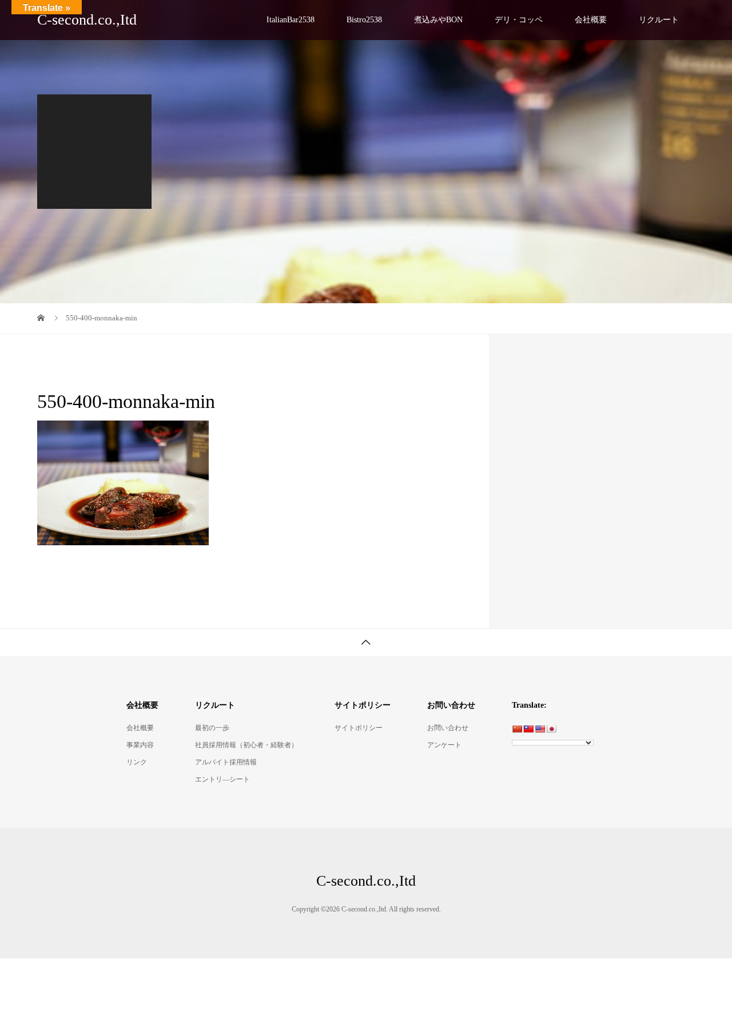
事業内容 (140, 745)
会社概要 (591, 19)
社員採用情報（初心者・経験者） (246, 745)
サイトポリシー (359, 728)
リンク (136, 762)
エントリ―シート (222, 779)
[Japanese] (551, 729)
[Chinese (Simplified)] (517, 729)
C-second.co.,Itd (87, 19)
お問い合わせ (447, 728)
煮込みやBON (438, 19)
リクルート (659, 19)
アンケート (444, 745)
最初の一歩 (212, 728)
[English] (540, 729)
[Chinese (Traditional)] (528, 729)
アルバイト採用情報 (226, 762)
